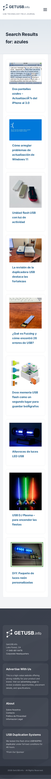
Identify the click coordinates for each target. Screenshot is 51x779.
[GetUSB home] (25, 633)
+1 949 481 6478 (14, 650)
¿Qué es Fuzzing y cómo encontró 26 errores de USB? (24, 338)
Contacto (10, 713)
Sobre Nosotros (13, 710)
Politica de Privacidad (16, 716)
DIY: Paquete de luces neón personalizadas (23, 578)
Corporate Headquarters (17, 653)
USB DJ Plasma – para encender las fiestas (24, 520)
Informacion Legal (14, 719)
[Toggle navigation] (45, 9)
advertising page (28, 681)
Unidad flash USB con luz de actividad (24, 217)
